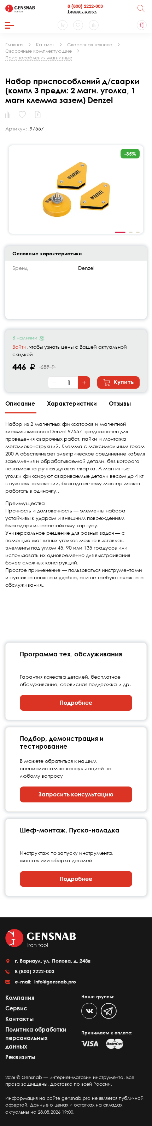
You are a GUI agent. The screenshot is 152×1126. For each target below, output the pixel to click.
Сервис (16, 1008)
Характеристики (72, 403)
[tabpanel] (76, 189)
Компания (19, 997)
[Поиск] (141, 8)
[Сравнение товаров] (94, 25)
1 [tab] (120, 232)
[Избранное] (78, 25)
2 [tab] (131, 232)
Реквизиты (20, 1057)
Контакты (19, 1018)
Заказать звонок (82, 11)
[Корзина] (63, 25)
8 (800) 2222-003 (85, 6)
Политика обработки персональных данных (35, 1038)
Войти (19, 347)
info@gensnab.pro (54, 982)
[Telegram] (109, 1011)
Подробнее (76, 702)
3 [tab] (138, 232)
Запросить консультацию (76, 794)
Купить (123, 381)
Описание (20, 403)
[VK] (89, 1011)
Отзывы (120, 403)
